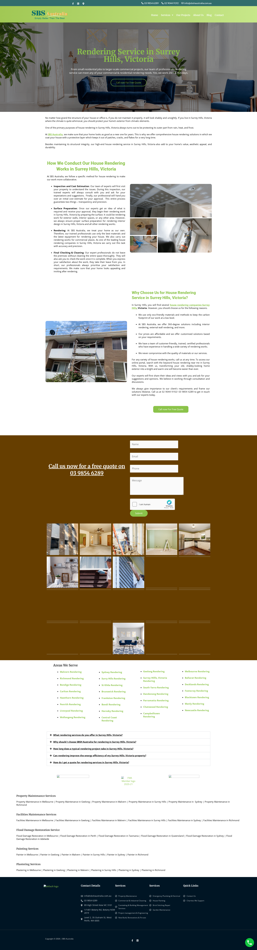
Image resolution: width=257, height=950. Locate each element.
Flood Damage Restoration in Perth (78, 835)
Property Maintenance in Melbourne (34, 801)
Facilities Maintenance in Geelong (72, 820)
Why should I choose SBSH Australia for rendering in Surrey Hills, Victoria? (94, 741)
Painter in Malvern (71, 854)
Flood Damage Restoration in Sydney (205, 835)
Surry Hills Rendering (113, 678)
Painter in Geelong (49, 854)
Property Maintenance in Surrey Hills (147, 801)
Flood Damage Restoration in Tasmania (118, 835)
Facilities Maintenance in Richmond (221, 820)
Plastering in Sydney (129, 870)
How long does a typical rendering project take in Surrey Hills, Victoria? (93, 748)
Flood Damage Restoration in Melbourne (37, 835)
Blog (209, 15)
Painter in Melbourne (27, 854)
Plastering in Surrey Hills (103, 870)
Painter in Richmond (137, 854)
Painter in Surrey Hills (94, 854)
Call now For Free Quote (128, 82)
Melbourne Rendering (197, 671)
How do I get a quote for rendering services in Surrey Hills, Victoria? (91, 762)
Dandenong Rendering (155, 693)
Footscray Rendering (196, 690)
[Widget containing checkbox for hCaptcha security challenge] (152, 504)
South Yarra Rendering (156, 687)
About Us (198, 15)
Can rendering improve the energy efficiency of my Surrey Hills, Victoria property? (99, 755)
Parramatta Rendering (156, 700)
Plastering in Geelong (54, 870)
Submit (138, 513)
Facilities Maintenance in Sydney (184, 820)
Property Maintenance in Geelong (73, 801)
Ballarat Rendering (195, 677)
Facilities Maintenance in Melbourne (34, 820)
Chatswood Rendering (155, 706)
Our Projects (183, 15)
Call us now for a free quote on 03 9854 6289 (87, 469)
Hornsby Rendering (112, 710)
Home (154, 15)
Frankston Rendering (113, 698)
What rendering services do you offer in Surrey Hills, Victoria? (88, 734)
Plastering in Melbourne (28, 870)
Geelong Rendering (153, 671)
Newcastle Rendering (197, 710)
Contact (219, 15)
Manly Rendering (194, 703)
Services (165, 15)
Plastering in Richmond (153, 870)
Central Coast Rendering (109, 719)
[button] (128, 735)
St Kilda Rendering (112, 685)
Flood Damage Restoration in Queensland (162, 835)
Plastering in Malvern (78, 870)
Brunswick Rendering (114, 691)
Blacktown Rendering (197, 697)
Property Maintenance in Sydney (185, 801)
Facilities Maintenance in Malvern (109, 820)
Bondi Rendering (111, 704)
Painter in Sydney (116, 854)
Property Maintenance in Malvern (109, 801)
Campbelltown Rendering (151, 715)
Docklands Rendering (197, 684)
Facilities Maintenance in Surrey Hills (147, 820)
